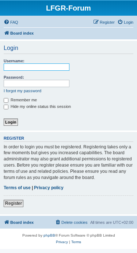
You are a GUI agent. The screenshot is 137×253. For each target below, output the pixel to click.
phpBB (49, 235)
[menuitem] (11, 22)
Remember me (23, 100)
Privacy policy (49, 187)
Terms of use (17, 187)
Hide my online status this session (40, 106)
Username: (14, 61)
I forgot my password (22, 91)
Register (13, 203)
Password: (14, 77)
